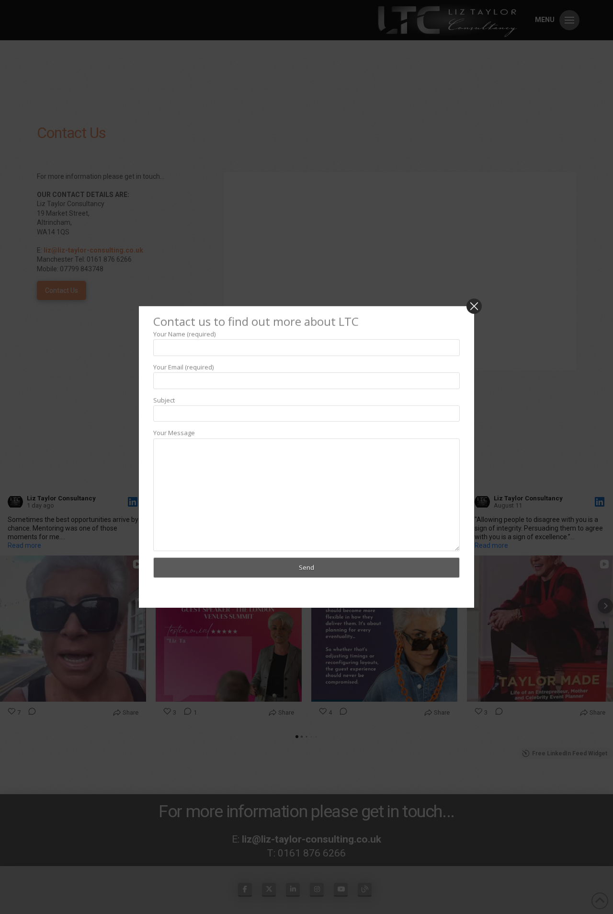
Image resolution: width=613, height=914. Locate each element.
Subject (164, 399)
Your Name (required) (184, 333)
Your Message (174, 432)
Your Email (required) (183, 366)
